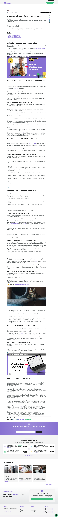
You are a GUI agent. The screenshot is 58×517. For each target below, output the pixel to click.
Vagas (20, 511)
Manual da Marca (33, 510)
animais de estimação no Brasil (40, 48)
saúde (36, 261)
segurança (22, 333)
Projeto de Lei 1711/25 (14, 223)
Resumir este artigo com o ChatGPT (45, 12)
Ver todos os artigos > (49, 484)
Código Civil (16, 88)
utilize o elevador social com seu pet (27, 393)
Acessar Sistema (51, 0)
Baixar (25, 446)
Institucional (21, 510)
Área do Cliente (45, 0)
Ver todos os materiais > (29, 455)
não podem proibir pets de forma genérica (21, 382)
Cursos (42, 0)
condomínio (30, 124)
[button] (22, 3)
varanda (10, 322)
